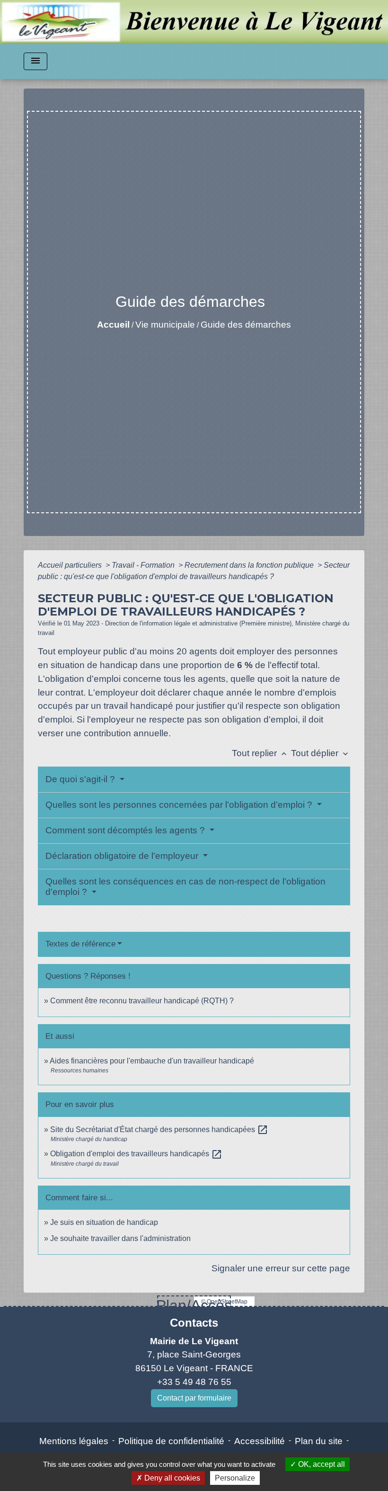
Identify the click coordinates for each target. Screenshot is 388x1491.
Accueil (113, 325)
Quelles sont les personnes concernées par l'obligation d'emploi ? (180, 805)
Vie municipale (165, 325)
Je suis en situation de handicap (104, 1222)
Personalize (235, 1478)
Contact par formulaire (194, 1398)
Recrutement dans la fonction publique (250, 565)
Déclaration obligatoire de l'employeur (123, 856)
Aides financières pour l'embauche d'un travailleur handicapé (152, 1061)
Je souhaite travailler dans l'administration (120, 1238)
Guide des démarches (246, 325)
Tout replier (260, 753)
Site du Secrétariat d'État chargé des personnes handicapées (159, 1129)
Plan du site (319, 1441)
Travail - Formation (144, 565)
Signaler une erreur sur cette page (281, 1268)
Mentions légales (73, 1441)
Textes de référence (80, 943)
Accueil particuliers (71, 565)
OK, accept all (320, 1464)
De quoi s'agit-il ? (81, 779)
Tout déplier (320, 753)
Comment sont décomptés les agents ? (126, 830)
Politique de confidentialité (171, 1441)
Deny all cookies (171, 1478)
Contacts (194, 1322)
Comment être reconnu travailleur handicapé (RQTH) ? (142, 1001)
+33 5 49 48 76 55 (194, 1382)
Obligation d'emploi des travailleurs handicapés (136, 1154)
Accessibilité (259, 1441)
